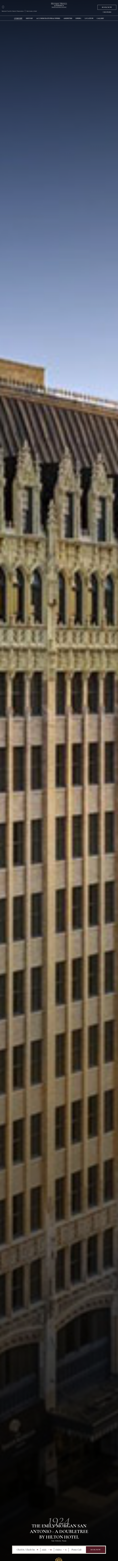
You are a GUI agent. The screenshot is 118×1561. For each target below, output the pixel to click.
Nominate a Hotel (32, 11)
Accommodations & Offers (48, 18)
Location (89, 18)
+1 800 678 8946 (107, 12)
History (29, 18)
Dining (78, 18)
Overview (18, 18)
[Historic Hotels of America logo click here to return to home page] (59, 5)
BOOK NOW (107, 7)
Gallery (100, 18)
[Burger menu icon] (3, 7)
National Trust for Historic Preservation (13, 11)
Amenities (67, 18)
